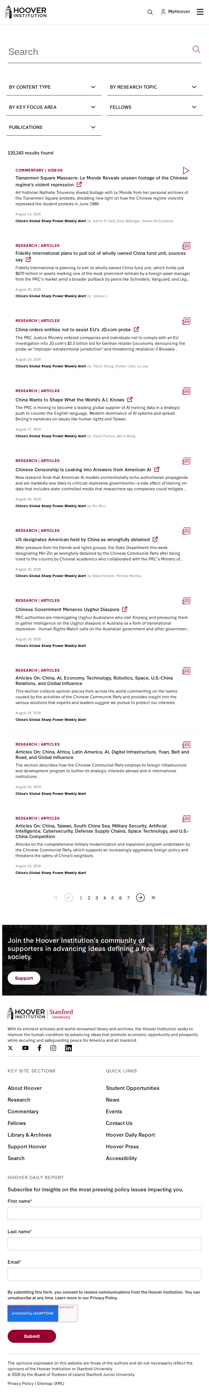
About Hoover (25, 1087)
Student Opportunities (132, 1087)
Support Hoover (27, 1146)
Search (16, 1157)
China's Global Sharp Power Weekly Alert (51, 220)
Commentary (23, 1111)
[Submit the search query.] (196, 49)
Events (114, 1111)
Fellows (17, 1122)
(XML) (59, 1383)
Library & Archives (29, 1134)
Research (19, 1099)
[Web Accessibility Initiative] (25, 12)
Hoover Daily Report (130, 1134)
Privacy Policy (20, 1383)
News (112, 1099)
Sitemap (45, 1383)
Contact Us (119, 1122)
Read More (104, 195)
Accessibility (121, 1157)
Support (24, 978)
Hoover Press (122, 1146)
